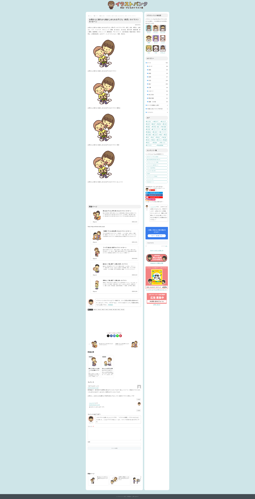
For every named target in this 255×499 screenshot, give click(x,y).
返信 (139, 399)
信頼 (123, 309)
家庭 (111, 309)
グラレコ (162, 52)
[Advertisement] (114, 194)
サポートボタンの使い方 (156, 250)
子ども (149, 32)
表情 (149, 42)
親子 (104, 309)
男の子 (96, 309)
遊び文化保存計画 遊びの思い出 (153, 159)
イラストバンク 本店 (121, 496)
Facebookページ (150, 181)
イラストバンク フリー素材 (152, 162)
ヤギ (156, 52)
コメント (91, 426)
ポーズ (156, 42)
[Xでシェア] (108, 335)
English (148, 173)
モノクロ (162, 32)
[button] (138, 480)
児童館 (115, 309)
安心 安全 (91, 309)
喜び (119, 309)
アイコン (155, 32)
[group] (98, 480)
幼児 (100, 309)
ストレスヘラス (150, 179)
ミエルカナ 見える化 (151, 170)
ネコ (149, 52)
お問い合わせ (135, 496)
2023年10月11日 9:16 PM (94, 404)
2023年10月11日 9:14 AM (93, 387)
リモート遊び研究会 (151, 167)
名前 (89, 442)
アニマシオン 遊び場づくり (152, 165)
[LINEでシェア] (117, 335)
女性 (108, 309)
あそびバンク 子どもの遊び (152, 156)
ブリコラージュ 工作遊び (152, 176)
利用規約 (110, 305)
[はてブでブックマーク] (114, 335)
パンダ (163, 42)
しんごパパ (92, 403)
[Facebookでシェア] (111, 335)
